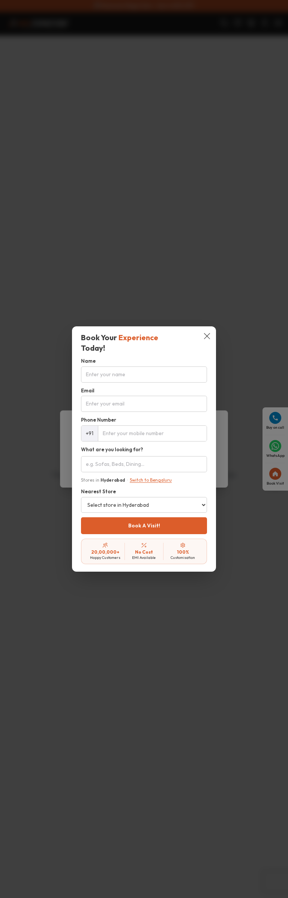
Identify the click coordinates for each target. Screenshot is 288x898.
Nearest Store (98, 491)
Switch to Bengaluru (151, 480)
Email (87, 390)
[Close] (207, 336)
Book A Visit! (144, 525)
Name (88, 361)
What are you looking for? (112, 449)
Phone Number (98, 420)
